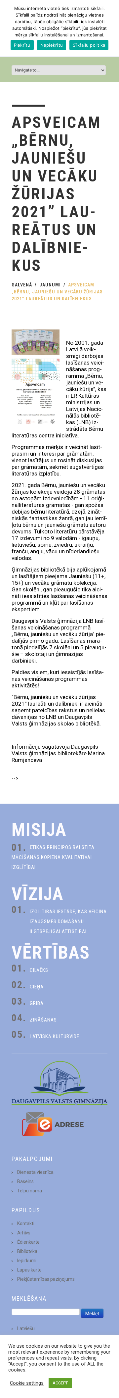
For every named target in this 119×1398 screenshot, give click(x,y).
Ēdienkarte (28, 1242)
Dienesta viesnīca (35, 1172)
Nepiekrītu (51, 45)
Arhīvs (23, 1232)
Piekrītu (22, 45)
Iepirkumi (26, 1260)
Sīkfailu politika (89, 45)
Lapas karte (29, 1270)
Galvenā (22, 284)
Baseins (25, 1181)
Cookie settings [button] (27, 1383)
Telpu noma (29, 1190)
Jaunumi (50, 284)
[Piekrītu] (110, 28)
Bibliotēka (27, 1251)
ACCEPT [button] (60, 1382)
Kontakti (25, 1223)
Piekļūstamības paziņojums (46, 1279)
